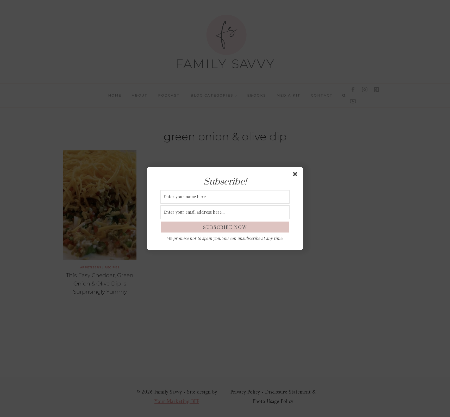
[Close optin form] (296, 175)
